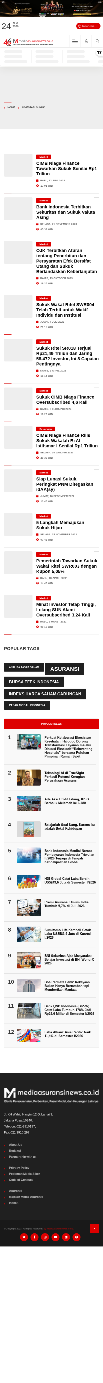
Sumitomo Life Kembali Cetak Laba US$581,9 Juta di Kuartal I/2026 (67, 933)
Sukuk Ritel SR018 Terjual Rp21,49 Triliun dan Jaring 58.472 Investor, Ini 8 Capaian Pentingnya (67, 356)
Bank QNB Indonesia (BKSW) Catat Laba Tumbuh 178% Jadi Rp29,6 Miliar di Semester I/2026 (69, 1010)
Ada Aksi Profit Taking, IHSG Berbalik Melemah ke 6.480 (66, 801)
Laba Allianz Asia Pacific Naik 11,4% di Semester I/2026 (67, 1034)
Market (44, 157)
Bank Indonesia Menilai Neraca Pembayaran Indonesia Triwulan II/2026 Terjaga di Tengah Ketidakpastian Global (69, 856)
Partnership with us (22, 1157)
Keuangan (46, 429)
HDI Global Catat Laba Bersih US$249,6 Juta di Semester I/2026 (70, 880)
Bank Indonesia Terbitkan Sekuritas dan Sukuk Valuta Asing (65, 212)
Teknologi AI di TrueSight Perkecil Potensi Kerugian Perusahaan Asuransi (64, 776)
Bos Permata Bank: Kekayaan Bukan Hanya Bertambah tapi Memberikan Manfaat (67, 985)
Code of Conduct (21, 1180)
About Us (15, 1145)
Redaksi (15, 1151)
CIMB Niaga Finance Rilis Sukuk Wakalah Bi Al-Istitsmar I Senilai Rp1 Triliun (67, 440)
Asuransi (64, 669)
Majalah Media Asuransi (26, 1197)
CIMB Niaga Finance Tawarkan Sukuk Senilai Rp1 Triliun (66, 168)
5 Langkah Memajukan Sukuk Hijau (60, 525)
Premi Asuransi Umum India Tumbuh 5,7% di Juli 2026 (66, 904)
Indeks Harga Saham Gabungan (45, 694)
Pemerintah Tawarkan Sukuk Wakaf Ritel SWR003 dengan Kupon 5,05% (66, 566)
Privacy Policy (19, 1168)
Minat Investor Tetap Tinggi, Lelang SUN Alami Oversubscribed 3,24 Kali (66, 609)
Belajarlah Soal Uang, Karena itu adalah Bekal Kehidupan (69, 826)
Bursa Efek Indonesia (34, 682)
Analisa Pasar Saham (24, 667)
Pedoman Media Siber (24, 1174)
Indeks (13, 1203)
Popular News (51, 723)
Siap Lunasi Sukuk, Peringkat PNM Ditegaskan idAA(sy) (64, 484)
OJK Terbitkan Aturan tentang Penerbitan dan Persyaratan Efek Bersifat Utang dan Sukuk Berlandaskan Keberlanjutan (66, 261)
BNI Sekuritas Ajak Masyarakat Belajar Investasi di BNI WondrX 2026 (69, 959)
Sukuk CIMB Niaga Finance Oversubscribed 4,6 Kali (65, 400)
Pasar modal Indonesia (27, 705)
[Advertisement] (51, 1304)
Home (11, 107)
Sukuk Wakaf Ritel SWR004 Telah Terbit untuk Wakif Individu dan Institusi (65, 310)
